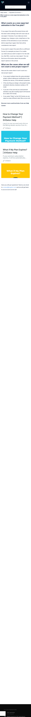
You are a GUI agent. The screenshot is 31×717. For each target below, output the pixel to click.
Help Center (3, 12)
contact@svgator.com (9, 187)
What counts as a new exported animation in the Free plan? (14, 15)
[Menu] (28, 2)
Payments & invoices (15, 12)
